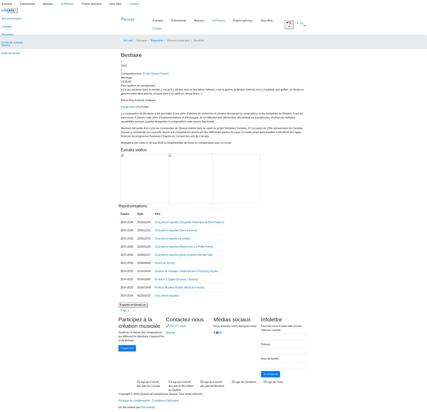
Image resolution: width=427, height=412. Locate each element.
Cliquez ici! (127, 348)
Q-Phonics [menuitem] (67, 3)
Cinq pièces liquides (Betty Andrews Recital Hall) (184, 254)
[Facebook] (214, 332)
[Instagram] (221, 332)
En (301, 23)
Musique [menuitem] (48, 3)
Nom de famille (270, 358)
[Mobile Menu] (304, 25)
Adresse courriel (270, 330)
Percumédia (148, 407)
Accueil (128, 40)
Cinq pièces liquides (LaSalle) (172, 238)
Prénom (265, 344)
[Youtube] (217, 332)
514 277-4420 (177, 326)
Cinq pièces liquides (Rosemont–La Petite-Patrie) (184, 246)
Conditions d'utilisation (165, 400)
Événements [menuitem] (27, 3)
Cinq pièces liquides (167, 295)
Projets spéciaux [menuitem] (91, 3)
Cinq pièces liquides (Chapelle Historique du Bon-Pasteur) (189, 222)
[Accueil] (133, 24)
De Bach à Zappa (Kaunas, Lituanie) (176, 279)
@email (170, 332)
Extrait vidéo (128, 106)
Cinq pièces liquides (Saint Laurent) (176, 230)
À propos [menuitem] (158, 20)
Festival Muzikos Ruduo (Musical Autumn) (179, 287)
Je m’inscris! (270, 374)
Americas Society (165, 263)
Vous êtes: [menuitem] (115, 3)
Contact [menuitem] (134, 3)
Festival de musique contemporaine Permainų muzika (186, 271)
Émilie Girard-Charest (156, 73)
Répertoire (157, 40)
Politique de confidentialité (134, 400)
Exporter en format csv (133, 304)
